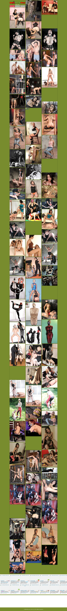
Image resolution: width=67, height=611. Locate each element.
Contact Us (41, 609)
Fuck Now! (23, 6)
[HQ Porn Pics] (17, 2)
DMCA (38, 609)
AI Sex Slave (12, 6)
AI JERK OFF (17, 6)
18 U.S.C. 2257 (33, 609)
